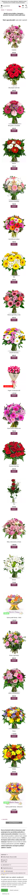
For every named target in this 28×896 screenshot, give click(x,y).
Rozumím (4, 890)
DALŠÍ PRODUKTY (14, 822)
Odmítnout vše (5, 894)
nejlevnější (18, 20)
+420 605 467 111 (6, 865)
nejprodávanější (10, 20)
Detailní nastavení (14, 890)
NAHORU (4, 819)
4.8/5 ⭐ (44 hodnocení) (7, 871)
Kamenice (9, 10)
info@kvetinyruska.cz (7, 868)
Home (2, 10)
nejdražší (24, 20)
